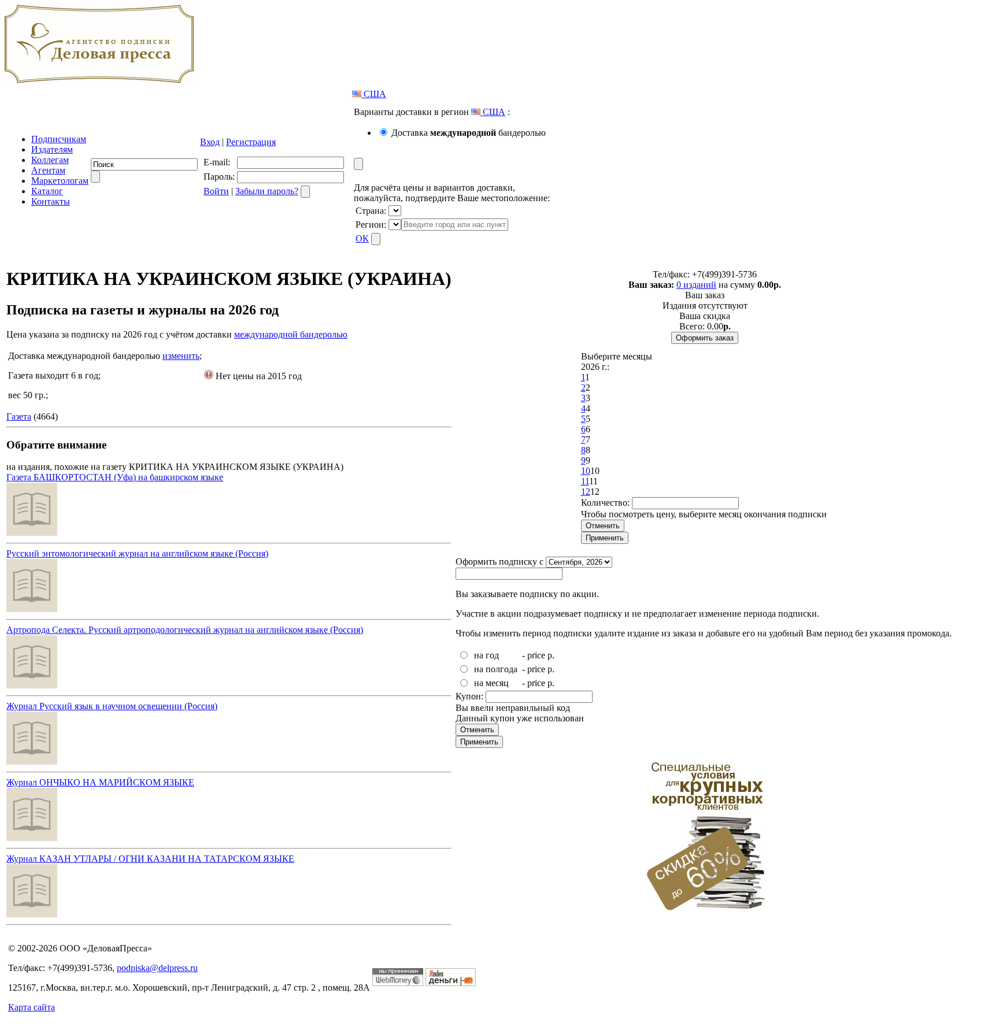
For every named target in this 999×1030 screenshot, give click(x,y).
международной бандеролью (290, 334)
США (373, 94)
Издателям (52, 149)
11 (585, 481)
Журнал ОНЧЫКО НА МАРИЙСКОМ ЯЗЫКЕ (100, 782)
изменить (180, 356)
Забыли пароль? (266, 191)
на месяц (491, 683)
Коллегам (50, 160)
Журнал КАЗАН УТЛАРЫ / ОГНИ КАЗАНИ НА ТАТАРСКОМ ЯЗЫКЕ (150, 859)
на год (486, 655)
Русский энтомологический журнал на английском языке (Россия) (137, 553)
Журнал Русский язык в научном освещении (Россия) (111, 706)
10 (585, 471)
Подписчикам (58, 139)
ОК (362, 238)
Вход (210, 142)
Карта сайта (31, 1007)
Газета (18, 416)
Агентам (48, 170)
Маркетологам (59, 181)
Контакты (50, 201)
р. (550, 655)
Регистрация (251, 142)
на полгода (495, 669)
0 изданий (696, 285)
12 (585, 492)
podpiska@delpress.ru (157, 968)
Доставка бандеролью (468, 133)
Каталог (47, 191)
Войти (216, 191)
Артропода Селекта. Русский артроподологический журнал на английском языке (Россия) (184, 630)
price (536, 655)
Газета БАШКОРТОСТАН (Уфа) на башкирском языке (114, 477)
